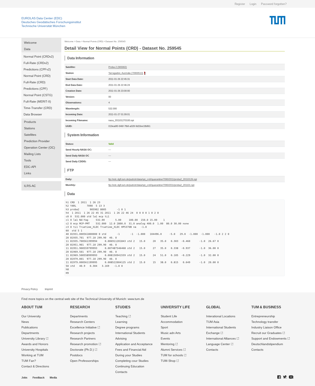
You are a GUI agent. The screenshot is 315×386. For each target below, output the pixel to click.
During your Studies (128, 355)
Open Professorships (84, 360)
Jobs (24, 377)
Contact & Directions (35, 366)
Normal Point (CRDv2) (39, 56)
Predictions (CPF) (36, 88)
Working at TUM (32, 355)
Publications (29, 327)
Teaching (121, 316)
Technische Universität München (43, 26)
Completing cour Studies (131, 360)
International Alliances (221, 338)
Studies (122, 307)
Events (165, 338)
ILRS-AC (30, 186)
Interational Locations (220, 316)
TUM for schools (172, 355)
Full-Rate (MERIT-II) (37, 101)
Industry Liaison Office (266, 327)
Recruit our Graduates (266, 333)
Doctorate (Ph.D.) (82, 349)
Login (253, 4)
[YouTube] (291, 377)
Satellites (30, 134)
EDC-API (30, 166)
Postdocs (76, 355)
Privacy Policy (29, 289)
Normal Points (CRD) (93, 41)
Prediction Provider (37, 141)
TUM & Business (266, 307)
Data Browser (33, 114)
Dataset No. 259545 (115, 41)
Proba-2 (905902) (117, 67)
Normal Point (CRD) (37, 75)
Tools (27, 160)
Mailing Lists (32, 154)
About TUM (31, 307)
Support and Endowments (268, 338)
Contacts (121, 372)
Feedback (39, 377)
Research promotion (84, 344)
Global (213, 307)
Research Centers (82, 321)
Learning (121, 321)
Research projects (82, 333)
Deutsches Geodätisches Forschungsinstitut (51, 22)
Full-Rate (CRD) (34, 82)
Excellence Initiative (83, 327)
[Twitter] (285, 377)
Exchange (213, 333)
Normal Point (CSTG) (38, 95)
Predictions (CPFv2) (37, 69)
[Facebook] (279, 377)
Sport (164, 327)
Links (27, 173)
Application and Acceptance (134, 344)
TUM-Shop (168, 360)
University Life (175, 307)
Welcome (30, 42)
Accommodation (172, 321)
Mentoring (167, 344)
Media (53, 377)
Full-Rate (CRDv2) (36, 63)
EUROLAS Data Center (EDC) (41, 18)
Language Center (218, 344)
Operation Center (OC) (39, 147)
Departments (30, 333)
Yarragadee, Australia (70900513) (125, 73)
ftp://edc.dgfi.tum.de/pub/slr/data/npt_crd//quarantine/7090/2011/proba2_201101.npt (151, 185)
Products (30, 122)
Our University (31, 316)
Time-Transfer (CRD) (38, 108)
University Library (33, 338)
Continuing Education (129, 366)
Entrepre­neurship (263, 316)
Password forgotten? (273, 4)
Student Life (169, 316)
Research (80, 307)
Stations (29, 128)
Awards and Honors (34, 344)
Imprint (49, 289)
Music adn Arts (171, 333)
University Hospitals (34, 349)
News (25, 321)
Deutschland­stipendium (267, 344)
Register (240, 4)
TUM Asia (212, 321)
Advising (121, 338)
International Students (130, 333)
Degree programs (127, 327)
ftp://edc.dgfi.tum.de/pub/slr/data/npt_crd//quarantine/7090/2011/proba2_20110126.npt (152, 179)
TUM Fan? (28, 360)
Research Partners (83, 338)
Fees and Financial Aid (130, 349)
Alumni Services (171, 349)
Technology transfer (264, 321)
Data (27, 49)
